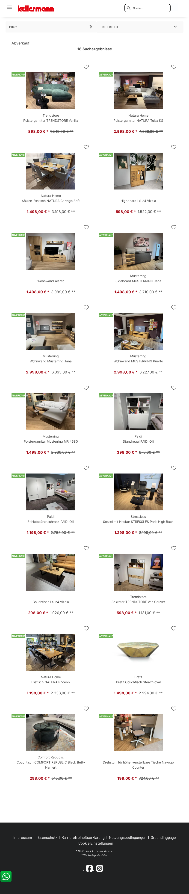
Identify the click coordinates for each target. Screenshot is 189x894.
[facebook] (89, 868)
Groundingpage (163, 837)
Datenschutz (46, 837)
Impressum (22, 837)
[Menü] (9, 7)
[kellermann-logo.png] (39, 7)
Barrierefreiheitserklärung (83, 837)
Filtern (13, 27)
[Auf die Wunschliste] (86, 67)
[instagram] (99, 868)
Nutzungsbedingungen (127, 837)
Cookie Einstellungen (95, 843)
